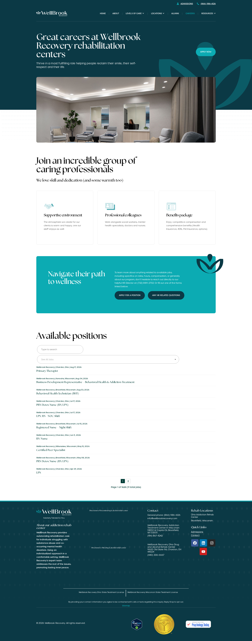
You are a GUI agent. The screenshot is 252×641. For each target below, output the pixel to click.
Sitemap (126, 606)
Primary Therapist (47, 371)
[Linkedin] (203, 543)
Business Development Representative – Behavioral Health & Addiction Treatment (85, 382)
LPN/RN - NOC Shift (48, 416)
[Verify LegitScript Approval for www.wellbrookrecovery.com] (137, 624)
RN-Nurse (42, 439)
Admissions (197, 532)
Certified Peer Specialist (50, 450)
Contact (195, 535)
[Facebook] (194, 543)
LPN (38, 473)
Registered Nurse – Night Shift (53, 427)
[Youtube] (203, 551)
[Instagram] (211, 543)
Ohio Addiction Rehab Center (202, 515)
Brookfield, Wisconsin (202, 520)
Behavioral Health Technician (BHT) (57, 393)
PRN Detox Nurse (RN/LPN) (52, 405)
